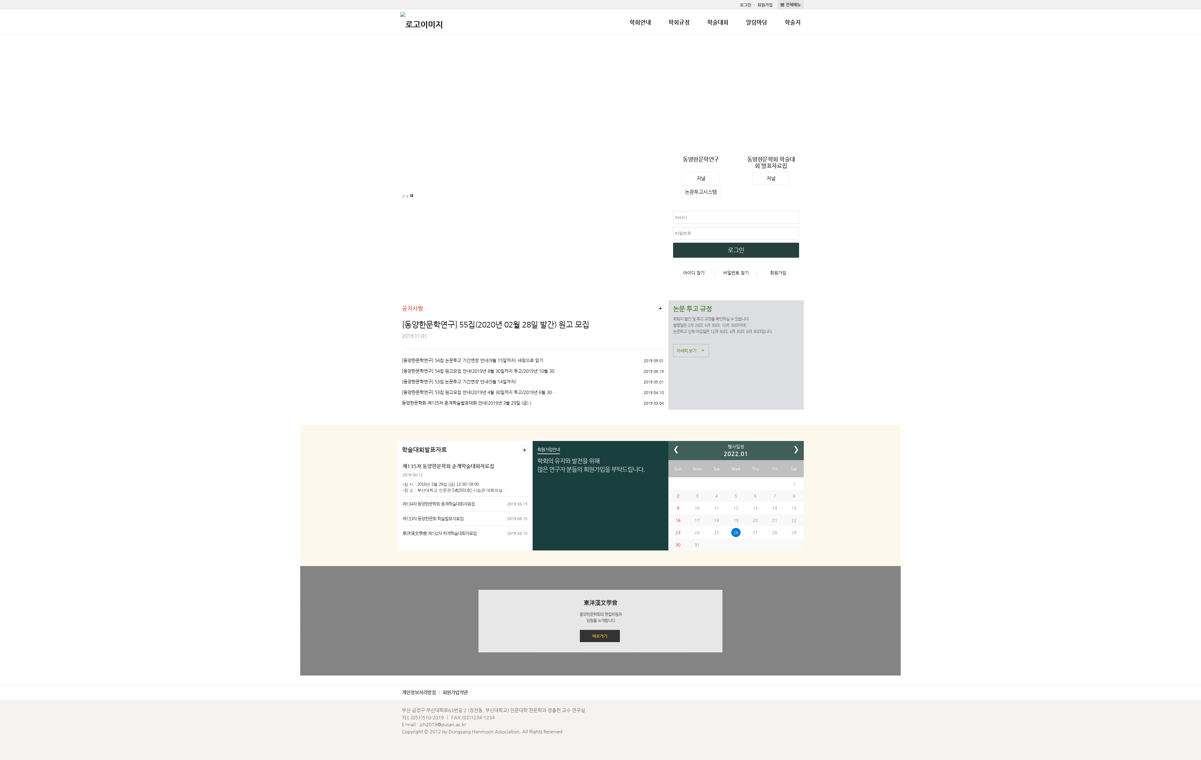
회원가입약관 (455, 692)
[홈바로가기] (421, 22)
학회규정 (679, 22)
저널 (701, 178)
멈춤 (412, 196)
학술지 (793, 22)
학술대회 (717, 22)
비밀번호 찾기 (736, 272)
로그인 (745, 5)
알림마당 (756, 22)
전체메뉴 (793, 4)
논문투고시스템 (701, 192)
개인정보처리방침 (419, 692)
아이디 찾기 (694, 272)
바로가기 (599, 636)
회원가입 (765, 5)
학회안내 (640, 22)
